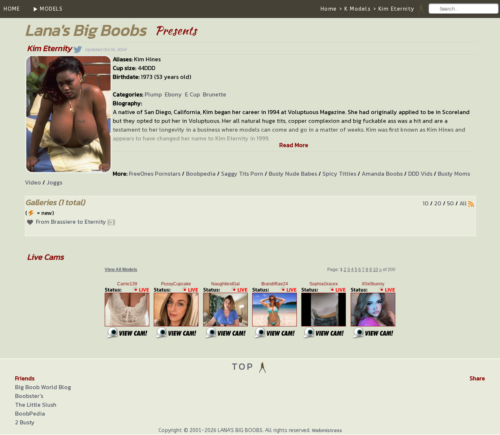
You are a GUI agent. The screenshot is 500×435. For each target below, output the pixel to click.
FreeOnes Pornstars (154, 173)
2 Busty (25, 422)
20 (437, 203)
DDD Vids (420, 173)
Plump (153, 94)
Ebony (173, 94)
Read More (293, 144)
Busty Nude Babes (293, 173)
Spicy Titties (339, 173)
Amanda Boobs (382, 173)
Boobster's (29, 395)
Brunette (214, 94)
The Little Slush (35, 404)
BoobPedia (30, 413)
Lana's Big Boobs (85, 30)
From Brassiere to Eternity (71, 221)
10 (426, 203)
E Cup (192, 94)
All (463, 203)
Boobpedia (201, 173)
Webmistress (327, 430)
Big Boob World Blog (43, 387)
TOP (245, 366)
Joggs (54, 182)
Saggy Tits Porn (242, 173)
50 (450, 203)
